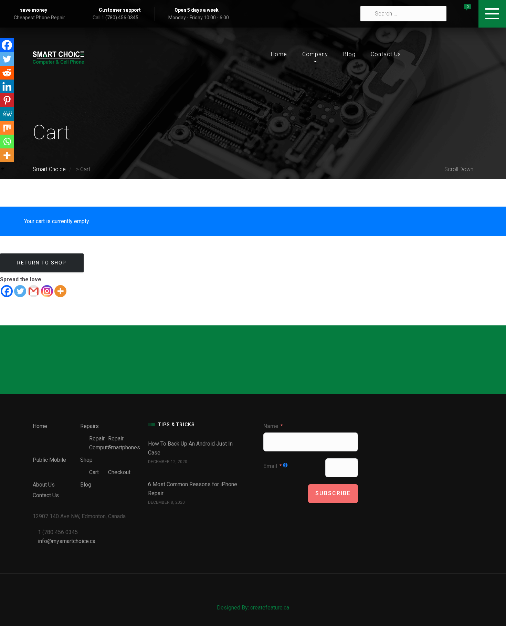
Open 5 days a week (197, 10)
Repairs (89, 426)
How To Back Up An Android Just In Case (190, 448)
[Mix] (7, 128)
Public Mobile (49, 460)
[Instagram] (47, 291)
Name (270, 426)
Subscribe (333, 493)
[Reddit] (7, 73)
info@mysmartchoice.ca (66, 541)
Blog (349, 54)
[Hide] (3, 168)
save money (33, 10)
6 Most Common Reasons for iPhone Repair (192, 489)
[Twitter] (20, 291)
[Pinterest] (7, 100)
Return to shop (41, 262)
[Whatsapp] (7, 141)
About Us (44, 484)
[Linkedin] (7, 86)
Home (279, 54)
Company (315, 54)
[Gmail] (34, 291)
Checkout (119, 472)
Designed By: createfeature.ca (253, 607)
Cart (94, 472)
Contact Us (386, 54)
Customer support (120, 10)
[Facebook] (7, 291)
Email (270, 466)
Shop (86, 460)
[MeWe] (7, 114)
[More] (60, 291)
